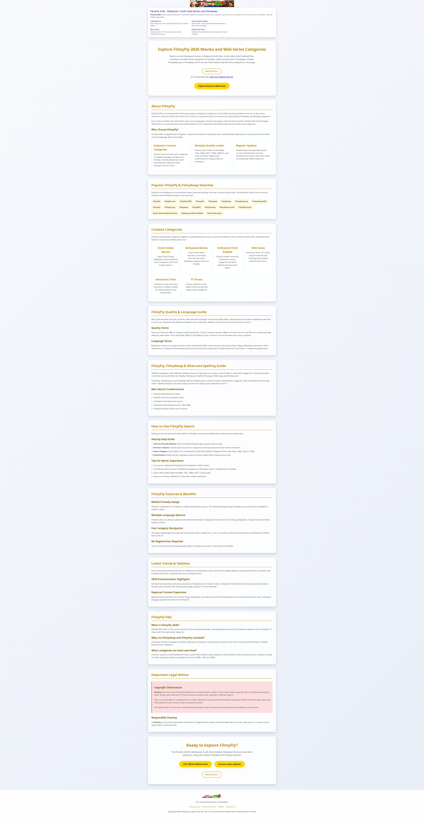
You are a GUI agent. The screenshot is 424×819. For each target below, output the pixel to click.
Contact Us (230, 807)
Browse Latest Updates (229, 764)
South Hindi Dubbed (200, 21)
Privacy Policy (194, 807)
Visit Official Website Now (195, 764)
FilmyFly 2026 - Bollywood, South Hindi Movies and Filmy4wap (183, 11)
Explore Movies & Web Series (212, 86)
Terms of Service (209, 807)
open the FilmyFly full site (221, 77)
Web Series (154, 29)
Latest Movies (155, 21)
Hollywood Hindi (198, 29)
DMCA (221, 807)
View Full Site (212, 71)
